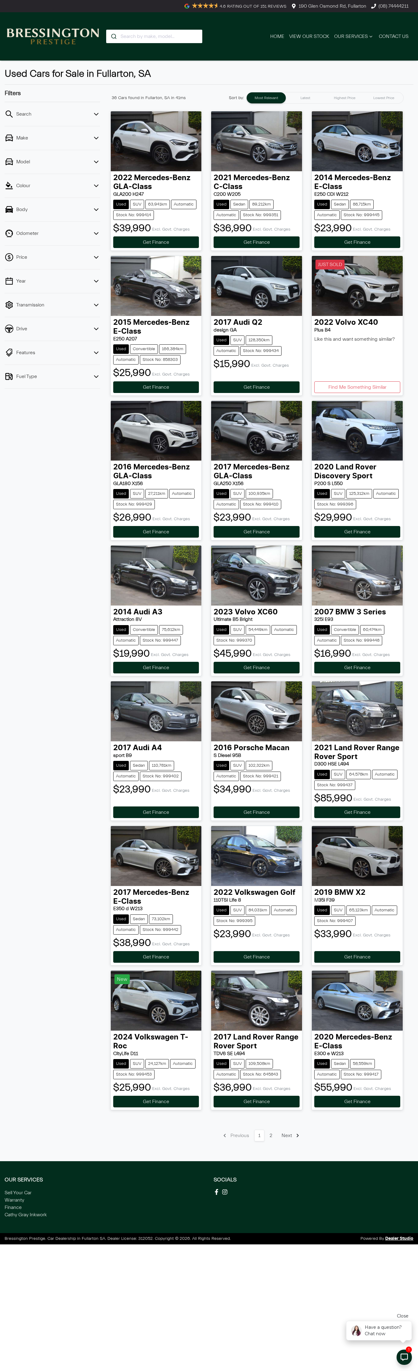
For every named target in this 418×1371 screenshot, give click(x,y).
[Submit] (113, 36)
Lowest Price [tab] (383, 98)
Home (277, 36)
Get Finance (156, 242)
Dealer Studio (399, 1238)
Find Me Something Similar (357, 387)
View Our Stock (309, 36)
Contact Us (394, 36)
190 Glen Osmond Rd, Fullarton (332, 6)
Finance (13, 1207)
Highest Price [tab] (344, 98)
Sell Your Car (18, 1192)
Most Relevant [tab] (266, 98)
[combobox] (154, 36)
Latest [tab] (305, 98)
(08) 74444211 (394, 6)
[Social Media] (218, 1192)
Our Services (351, 36)
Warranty (14, 1200)
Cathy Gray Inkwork (26, 1214)
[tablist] (325, 98)
